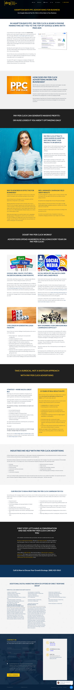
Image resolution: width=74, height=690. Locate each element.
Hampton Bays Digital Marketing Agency (55, 593)
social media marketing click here (60, 289)
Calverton (19, 615)
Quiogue (8, 611)
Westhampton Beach (13, 611)
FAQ (52, 2)
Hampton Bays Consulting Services (54, 592)
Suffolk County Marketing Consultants (34, 610)
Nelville (11, 617)
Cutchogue (23, 613)
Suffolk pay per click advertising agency (25, 557)
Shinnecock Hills (22, 608)
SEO (17, 35)
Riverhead (12, 612)
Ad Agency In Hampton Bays (12, 592)
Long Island (12, 608)
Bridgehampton (15, 616)
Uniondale (11, 618)
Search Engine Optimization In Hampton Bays (56, 599)
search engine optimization (24, 35)
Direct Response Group (17, 687)
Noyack (22, 616)
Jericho (23, 618)
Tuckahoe (19, 610)
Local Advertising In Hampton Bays (13, 595)
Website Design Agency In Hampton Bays (55, 603)
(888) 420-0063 (27, 552)
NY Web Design (37, 626)
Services (40, 2)
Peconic (19, 616)
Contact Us (58, 2)
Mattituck (8, 613)
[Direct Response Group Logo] (10, 3)
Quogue (16, 610)
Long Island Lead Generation (35, 613)
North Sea (19, 611)
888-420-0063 (66, 2)
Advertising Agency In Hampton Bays (34, 592)
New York (8, 608)
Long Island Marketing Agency (36, 615)
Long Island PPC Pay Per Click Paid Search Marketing (36, 618)
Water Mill (20, 613)
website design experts (13, 436)
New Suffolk (12, 613)
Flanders (13, 610)
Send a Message (13, 675)
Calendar (51, 650)
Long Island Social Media (41, 625)
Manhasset (15, 618)
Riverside (21, 612)
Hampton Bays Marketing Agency (33, 595)
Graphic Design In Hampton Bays (12, 594)
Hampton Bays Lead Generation (54, 594)
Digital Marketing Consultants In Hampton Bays (35, 593)
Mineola (8, 618)
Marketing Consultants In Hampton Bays (13, 593)
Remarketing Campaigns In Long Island (34, 620)
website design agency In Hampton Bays (22, 433)
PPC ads (36, 85)
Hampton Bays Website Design (33, 603)
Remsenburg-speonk (10, 615)
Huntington (15, 617)
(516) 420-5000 (52, 645)
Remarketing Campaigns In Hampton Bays (14, 599)
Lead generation (44, 405)
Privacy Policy (33, 669)
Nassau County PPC (41, 617)
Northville (16, 613)
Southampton (17, 608)
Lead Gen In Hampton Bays (32, 594)
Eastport (15, 615)
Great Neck (19, 618)
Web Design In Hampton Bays (12, 603)
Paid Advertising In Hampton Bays (54, 595)
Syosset (18, 617)
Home (34, 2)
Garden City (22, 617)
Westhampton (17, 612)
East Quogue (9, 610)
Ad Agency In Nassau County (37, 607)
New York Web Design (31, 626)
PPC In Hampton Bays (31, 597)
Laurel (22, 611)
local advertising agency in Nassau (15, 288)
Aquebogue (9, 612)
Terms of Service (24, 669)
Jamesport (23, 610)
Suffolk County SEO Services (32, 625)
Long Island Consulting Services (39, 608)
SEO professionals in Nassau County (22, 209)
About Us (46, 2)
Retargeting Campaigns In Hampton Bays (34, 599)
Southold (8, 617)
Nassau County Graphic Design (34, 612)
